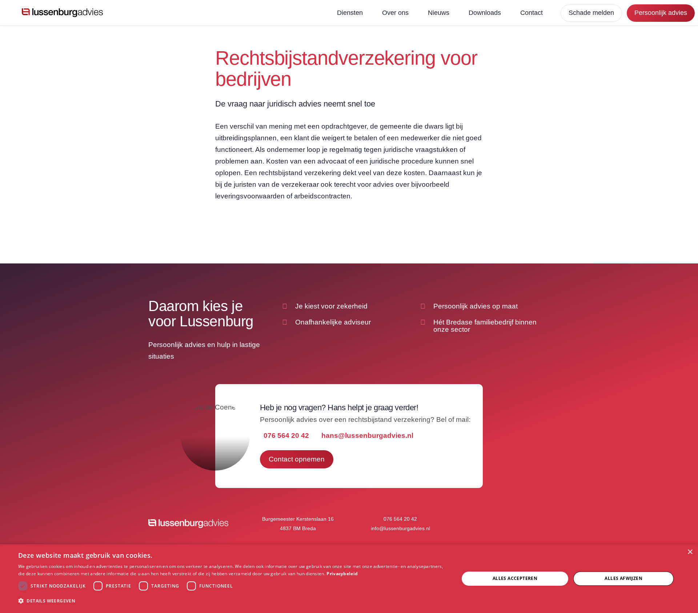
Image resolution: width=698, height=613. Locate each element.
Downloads (485, 12)
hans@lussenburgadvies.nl (367, 435)
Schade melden (591, 12)
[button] (232, 601)
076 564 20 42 (286, 435)
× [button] (690, 552)
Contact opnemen (297, 459)
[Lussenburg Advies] (62, 12)
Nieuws (438, 12)
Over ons (395, 12)
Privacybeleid (342, 573)
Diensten (350, 12)
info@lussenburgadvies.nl (400, 528)
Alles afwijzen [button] (623, 578)
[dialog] (349, 578)
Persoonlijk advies (660, 12)
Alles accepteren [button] (515, 578)
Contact (531, 12)
